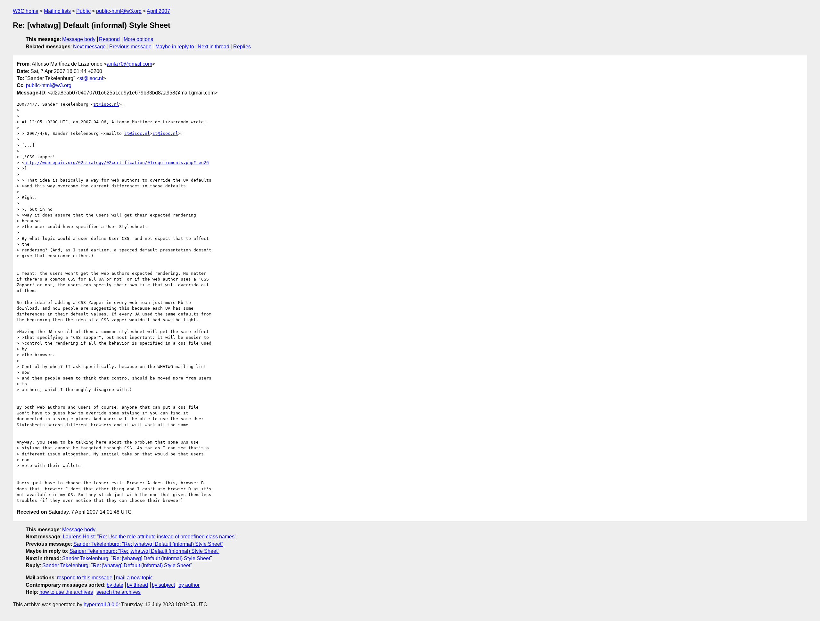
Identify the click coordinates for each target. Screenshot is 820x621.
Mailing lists (57, 11)
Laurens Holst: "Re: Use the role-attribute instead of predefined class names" (149, 536)
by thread (137, 585)
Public (83, 11)
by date (115, 585)
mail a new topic (134, 577)
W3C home (25, 11)
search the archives (118, 592)
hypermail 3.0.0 (101, 604)
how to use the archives (66, 592)
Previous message (130, 46)
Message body (78, 39)
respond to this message (84, 577)
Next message (89, 46)
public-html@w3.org (119, 11)
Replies (242, 46)
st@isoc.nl (91, 78)
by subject (163, 585)
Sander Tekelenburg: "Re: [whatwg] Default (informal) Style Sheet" (148, 544)
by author (189, 585)
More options (138, 39)
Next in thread (213, 46)
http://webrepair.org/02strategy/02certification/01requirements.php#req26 (116, 162)
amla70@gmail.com (129, 64)
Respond (109, 39)
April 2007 (158, 11)
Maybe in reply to (174, 46)
